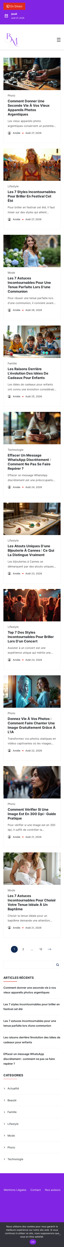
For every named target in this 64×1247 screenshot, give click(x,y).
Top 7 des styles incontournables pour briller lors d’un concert (31, 636)
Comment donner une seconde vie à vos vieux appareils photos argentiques (29, 990)
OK (32, 1242)
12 (41, 950)
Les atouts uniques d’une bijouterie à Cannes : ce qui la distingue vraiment (31, 550)
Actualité (13, 1088)
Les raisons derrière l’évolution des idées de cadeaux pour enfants (28, 373)
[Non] (59, 1234)
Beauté (12, 1100)
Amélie (16, 132)
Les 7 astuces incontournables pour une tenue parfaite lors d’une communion (29, 1023)
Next (49, 949)
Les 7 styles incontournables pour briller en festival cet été (32, 196)
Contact (35, 1190)
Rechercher (57, 964)
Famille (12, 363)
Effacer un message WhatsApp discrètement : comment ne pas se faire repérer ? (29, 1058)
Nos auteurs (52, 1190)
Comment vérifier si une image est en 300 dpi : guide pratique (32, 813)
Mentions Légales (15, 1190)
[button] (59, 39)
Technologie (15, 449)
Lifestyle (13, 186)
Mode (11, 272)
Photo (11, 95)
